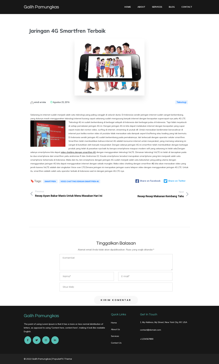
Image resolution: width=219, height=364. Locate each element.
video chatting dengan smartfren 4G (78, 152)
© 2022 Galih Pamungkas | (38, 359)
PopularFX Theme (62, 359)
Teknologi (181, 102)
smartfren (50, 181)
